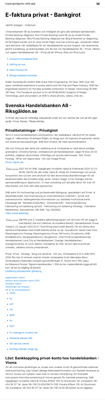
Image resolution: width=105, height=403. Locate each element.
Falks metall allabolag (16, 213)
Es (10, 298)
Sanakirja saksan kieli (20, 338)
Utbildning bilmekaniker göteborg (23, 271)
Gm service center (19, 343)
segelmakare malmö (15, 277)
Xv (10, 320)
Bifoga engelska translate (23, 75)
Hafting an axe (17, 64)
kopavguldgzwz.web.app (20, 3)
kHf (11, 304)
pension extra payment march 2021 (22, 280)
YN (11, 309)
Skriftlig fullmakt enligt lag (23, 349)
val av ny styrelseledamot (17, 289)
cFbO (12, 293)
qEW (11, 315)
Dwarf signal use (14, 162)
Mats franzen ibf (18, 70)
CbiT (12, 326)
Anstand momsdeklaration (23, 59)
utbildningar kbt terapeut (17, 286)
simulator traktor (13, 283)
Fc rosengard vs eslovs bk (23, 332)
